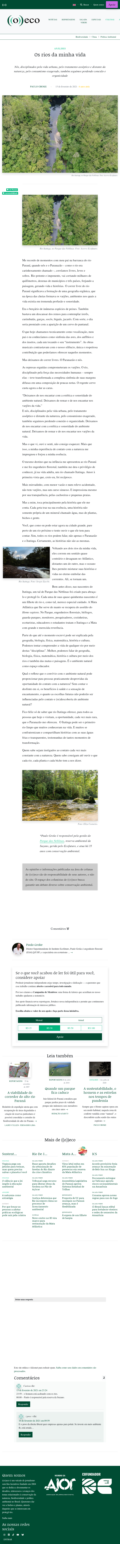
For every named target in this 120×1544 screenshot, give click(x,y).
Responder (23, 1404)
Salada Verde (83, 21)
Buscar (86, 4)
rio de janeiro (39, 1153)
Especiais (96, 19)
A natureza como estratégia (11, 1196)
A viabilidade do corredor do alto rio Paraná (20, 1096)
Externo (5, 1204)
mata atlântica (69, 1153)
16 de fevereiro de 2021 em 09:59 (34, 1420)
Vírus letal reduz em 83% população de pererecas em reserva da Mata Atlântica (73, 1168)
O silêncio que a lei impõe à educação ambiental (12, 1183)
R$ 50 (70, 1028)
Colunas (110, 19)
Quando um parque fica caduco (60, 1090)
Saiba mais (7, 1517)
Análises (60, 48)
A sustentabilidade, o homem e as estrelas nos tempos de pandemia (100, 1094)
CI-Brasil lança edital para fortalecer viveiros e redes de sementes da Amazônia (105, 1211)
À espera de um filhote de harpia (74, 1216)
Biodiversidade (82, 36)
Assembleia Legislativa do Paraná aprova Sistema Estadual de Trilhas (74, 1185)
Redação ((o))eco (60, 1113)
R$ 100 (91, 1028)
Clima (94, 36)
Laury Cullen (12, 1125)
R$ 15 (28, 1028)
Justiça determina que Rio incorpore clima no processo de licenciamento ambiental (44, 1203)
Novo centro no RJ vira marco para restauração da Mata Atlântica (44, 1222)
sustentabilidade (11, 193)
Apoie (111, 4)
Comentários (58, 929)
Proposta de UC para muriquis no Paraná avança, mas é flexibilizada (73, 1202)
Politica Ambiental (108, 36)
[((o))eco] (24, 21)
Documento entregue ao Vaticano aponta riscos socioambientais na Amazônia (105, 1182)
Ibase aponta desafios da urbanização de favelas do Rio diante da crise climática (44, 1168)
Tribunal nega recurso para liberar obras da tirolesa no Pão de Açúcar (44, 1185)
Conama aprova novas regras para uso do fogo (105, 1196)
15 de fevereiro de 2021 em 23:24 (31, 1390)
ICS (94, 1153)
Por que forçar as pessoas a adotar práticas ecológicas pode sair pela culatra (14, 1211)
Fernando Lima (27, 1125)
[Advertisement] (60, 1268)
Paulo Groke (38, 86)
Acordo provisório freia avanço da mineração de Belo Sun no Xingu (104, 1166)
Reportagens (68, 19)
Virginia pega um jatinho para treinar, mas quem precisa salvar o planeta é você (14, 1168)
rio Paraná (13, 189)
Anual (81, 1020)
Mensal (39, 1020)
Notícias (52, 19)
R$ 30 (49, 1028)
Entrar (8, 1539)
